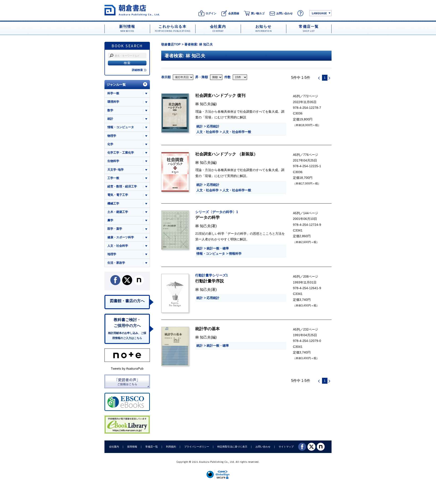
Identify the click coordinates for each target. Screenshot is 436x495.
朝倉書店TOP (171, 44)
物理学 (111, 135)
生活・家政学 (116, 262)
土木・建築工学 (117, 212)
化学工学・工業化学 (120, 152)
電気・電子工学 (117, 195)
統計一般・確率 (218, 248)
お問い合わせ (262, 446)
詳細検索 (137, 70)
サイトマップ (286, 446)
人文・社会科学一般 (237, 132)
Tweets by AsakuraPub (127, 368)
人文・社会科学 (207, 132)
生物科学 (113, 161)
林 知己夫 (203, 104)
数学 (110, 110)
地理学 (111, 254)
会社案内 (114, 446)
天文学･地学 (115, 169)
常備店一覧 (151, 446)
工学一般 (113, 178)
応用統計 (213, 126)
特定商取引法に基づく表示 (232, 446)
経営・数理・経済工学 (122, 186)
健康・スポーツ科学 (120, 237)
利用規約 (171, 446)
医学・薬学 (114, 228)
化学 (110, 144)
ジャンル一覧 (116, 84)
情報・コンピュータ (210, 253)
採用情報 (132, 446)
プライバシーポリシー (196, 446)
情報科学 (235, 253)
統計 (199, 126)
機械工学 (113, 203)
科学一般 (113, 93)
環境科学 (113, 101)
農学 (110, 220)
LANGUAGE (319, 13)
